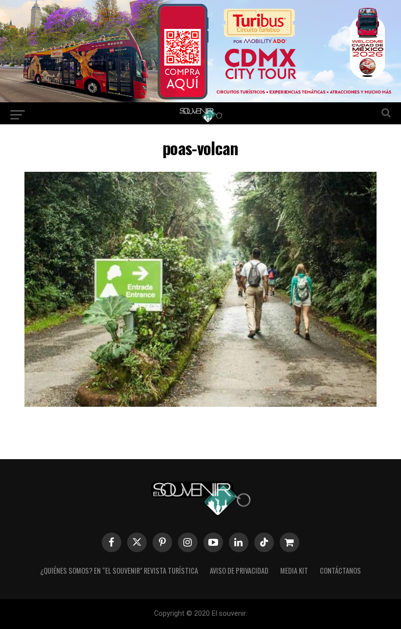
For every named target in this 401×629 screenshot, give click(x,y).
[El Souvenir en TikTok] (264, 542)
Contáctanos (340, 570)
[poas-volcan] (200, 403)
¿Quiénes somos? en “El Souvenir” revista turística (119, 570)
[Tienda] (289, 542)
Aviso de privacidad (239, 570)
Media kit (294, 570)
